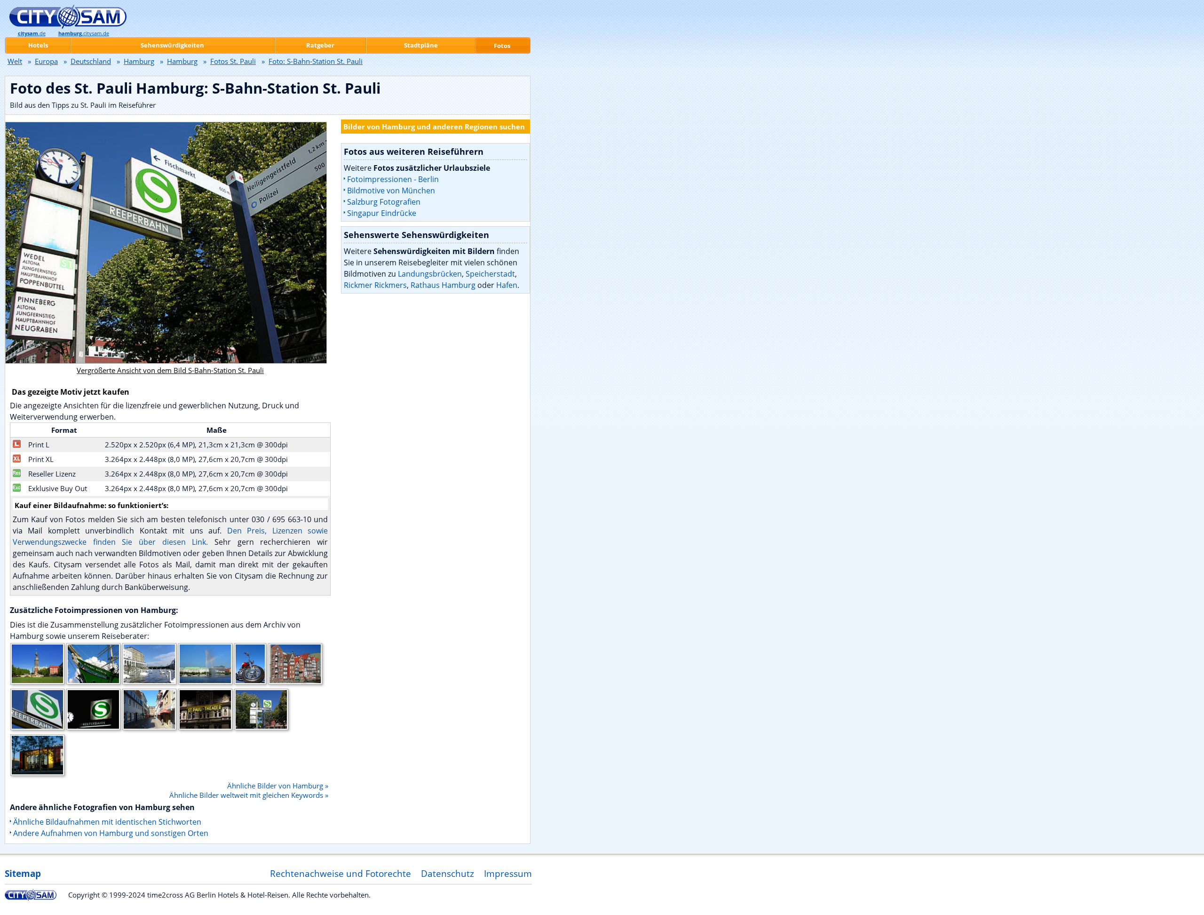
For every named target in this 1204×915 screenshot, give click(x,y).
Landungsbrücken (430, 274)
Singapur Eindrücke (381, 213)
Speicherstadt (490, 274)
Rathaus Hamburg (443, 285)
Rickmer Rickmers (375, 285)
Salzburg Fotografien (383, 202)
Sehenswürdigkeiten (172, 45)
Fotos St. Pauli (233, 61)
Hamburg (139, 61)
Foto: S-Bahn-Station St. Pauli (316, 61)
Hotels (38, 45)
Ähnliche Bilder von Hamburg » (277, 785)
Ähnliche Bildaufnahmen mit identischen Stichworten (107, 822)
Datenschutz (447, 873)
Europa (46, 61)
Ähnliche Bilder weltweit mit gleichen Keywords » (248, 795)
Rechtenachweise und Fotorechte (340, 873)
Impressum (508, 873)
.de (32, 33)
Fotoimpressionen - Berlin (393, 179)
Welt (15, 61)
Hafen (506, 285)
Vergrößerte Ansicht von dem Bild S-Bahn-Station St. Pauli (170, 370)
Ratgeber (320, 45)
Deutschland (91, 61)
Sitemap (23, 873)
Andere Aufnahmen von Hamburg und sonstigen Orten (110, 833)
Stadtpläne (421, 45)
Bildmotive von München (391, 190)
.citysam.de (83, 33)
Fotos (502, 45)
